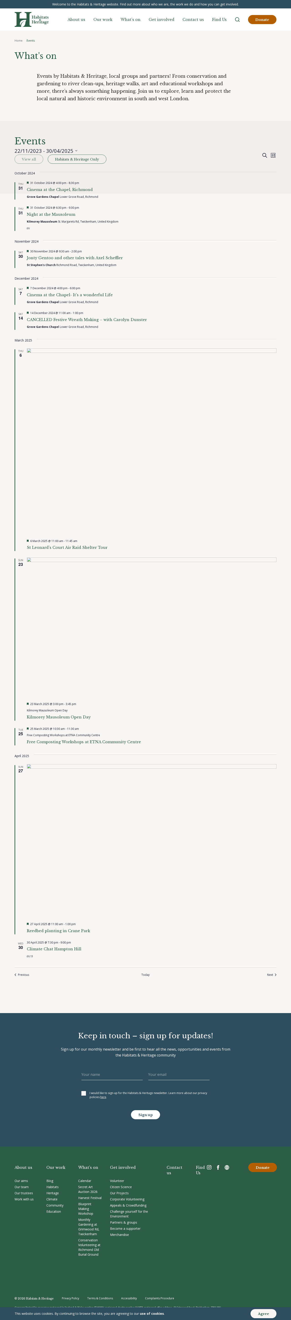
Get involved (161, 19)
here (103, 1097)
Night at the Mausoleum (51, 214)
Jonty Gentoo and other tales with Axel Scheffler (75, 258)
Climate (52, 1199)
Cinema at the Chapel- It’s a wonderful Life (70, 295)
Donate (262, 20)
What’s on (130, 19)
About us (76, 19)
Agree (263, 1314)
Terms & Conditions (100, 1298)
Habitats (52, 1187)
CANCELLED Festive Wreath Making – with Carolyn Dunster (87, 319)
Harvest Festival (90, 1198)
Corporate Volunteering (127, 1199)
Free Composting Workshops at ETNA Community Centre (84, 742)
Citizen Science (121, 1187)
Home (19, 41)
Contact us (193, 19)
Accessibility (129, 1298)
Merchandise (119, 1234)
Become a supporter (125, 1228)
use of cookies (152, 1313)
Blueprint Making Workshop (85, 1209)
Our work (102, 19)
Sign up (145, 1115)
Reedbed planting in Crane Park (58, 931)
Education (53, 1211)
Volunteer (117, 1181)
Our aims (21, 1181)
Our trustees (24, 1193)
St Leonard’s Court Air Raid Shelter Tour (67, 547)
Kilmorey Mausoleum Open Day (59, 717)
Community (54, 1205)
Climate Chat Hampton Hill (54, 949)
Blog (49, 1181)
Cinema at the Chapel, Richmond (60, 189)
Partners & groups (123, 1222)
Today (145, 975)
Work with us (24, 1199)
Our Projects (119, 1193)
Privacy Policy (70, 1298)
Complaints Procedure (159, 1298)
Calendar (84, 1181)
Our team (22, 1187)
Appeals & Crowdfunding (128, 1205)
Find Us (219, 19)
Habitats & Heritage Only (77, 159)
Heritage (52, 1193)
